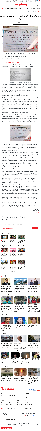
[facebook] (37, 1)
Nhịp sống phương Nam (29, 404)
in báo (33, 12)
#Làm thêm (5, 217)
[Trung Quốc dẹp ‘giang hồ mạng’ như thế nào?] (36, 355)
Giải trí (4, 315)
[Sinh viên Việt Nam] (32, 390)
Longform (3, 395)
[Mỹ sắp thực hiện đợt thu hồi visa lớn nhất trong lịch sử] (34, 338)
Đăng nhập (4, 222)
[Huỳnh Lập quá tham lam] (34, 320)
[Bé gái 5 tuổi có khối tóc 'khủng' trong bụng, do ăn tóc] (7, 372)
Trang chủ (2, 8)
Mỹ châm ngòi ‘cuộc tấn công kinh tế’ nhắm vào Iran (5, 360)
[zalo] (31, 415)
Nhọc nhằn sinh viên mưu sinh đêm (10, 61)
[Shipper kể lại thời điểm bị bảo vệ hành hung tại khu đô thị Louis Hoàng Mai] (7, 300)
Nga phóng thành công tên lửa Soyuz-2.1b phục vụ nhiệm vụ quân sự (25, 361)
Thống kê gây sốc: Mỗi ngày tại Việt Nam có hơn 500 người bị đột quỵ (33, 380)
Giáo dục (2, 402)
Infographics (12, 395)
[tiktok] (28, 415)
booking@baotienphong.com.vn (28, 409)
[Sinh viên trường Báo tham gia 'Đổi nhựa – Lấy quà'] (13, 237)
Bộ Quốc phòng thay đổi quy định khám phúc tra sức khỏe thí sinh (21, 243)
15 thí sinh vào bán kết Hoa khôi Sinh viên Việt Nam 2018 (13, 266)
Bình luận (2, 39)
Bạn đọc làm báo (7, 428)
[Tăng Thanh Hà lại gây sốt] (20, 320)
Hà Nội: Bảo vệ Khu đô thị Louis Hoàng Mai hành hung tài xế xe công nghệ (20, 308)
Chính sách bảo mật (10, 419)
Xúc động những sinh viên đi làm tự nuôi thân (12, 62)
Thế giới (23, 8)
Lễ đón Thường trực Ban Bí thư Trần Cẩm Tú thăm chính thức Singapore (34, 289)
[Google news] (34, 415)
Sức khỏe (19, 8)
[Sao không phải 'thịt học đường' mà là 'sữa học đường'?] (21, 262)
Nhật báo (11, 393)
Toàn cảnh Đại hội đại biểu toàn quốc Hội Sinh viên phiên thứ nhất (21, 256)
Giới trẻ (26, 8)
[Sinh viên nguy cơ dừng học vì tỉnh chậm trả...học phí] (4, 262)
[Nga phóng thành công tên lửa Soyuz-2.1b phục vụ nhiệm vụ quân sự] (25, 355)
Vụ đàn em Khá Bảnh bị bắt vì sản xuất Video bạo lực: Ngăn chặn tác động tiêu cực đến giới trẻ (34, 308)
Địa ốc (15, 8)
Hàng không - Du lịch (4, 404)
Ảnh (18, 393)
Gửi (35, 228)
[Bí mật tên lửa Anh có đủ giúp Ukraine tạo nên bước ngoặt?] (7, 338)
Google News (38, 12)
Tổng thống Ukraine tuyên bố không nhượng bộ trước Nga (15, 360)
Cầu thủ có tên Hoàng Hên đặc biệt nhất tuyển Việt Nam (7, 327)
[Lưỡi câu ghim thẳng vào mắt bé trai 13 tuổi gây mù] (20, 372)
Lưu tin (2, 36)
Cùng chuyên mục (7, 233)
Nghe (2, 30)
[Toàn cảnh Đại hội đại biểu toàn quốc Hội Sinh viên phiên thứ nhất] (21, 250)
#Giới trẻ (11, 217)
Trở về (2, 42)
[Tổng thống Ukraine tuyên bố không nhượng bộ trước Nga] (15, 355)
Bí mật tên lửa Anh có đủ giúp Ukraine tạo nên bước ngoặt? (7, 345)
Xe (9, 400)
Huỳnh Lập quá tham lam (32, 326)
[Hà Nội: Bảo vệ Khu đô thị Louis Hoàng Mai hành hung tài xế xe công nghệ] (20, 300)
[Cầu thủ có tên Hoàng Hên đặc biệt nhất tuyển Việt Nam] (7, 320)
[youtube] (39, 1)
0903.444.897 (4, 414)
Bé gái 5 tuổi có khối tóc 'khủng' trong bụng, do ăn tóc (7, 378)
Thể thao (34, 8)
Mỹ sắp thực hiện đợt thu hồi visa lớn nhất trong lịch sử (33, 345)
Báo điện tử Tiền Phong (20, 4)
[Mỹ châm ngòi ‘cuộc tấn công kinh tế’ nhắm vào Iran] (5, 355)
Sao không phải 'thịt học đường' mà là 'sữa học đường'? (21, 266)
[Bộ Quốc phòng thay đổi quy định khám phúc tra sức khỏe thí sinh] (21, 237)
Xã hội (5, 8)
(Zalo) (30, 408)
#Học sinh (17, 217)
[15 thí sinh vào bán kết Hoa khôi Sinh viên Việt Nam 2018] (13, 262)
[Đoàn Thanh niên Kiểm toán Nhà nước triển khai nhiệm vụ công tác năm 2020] (4, 237)
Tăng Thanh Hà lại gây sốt (19, 326)
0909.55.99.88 (25, 408)
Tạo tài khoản (11, 222)
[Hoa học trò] (38, 390)
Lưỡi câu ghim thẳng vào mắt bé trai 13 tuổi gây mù (20, 378)
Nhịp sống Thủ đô (20, 404)
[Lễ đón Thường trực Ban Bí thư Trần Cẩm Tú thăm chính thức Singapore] (34, 281)
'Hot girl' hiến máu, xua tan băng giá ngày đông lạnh (4, 256)
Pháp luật (30, 8)
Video (2, 393)
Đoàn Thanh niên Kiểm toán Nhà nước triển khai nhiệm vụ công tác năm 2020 (4, 243)
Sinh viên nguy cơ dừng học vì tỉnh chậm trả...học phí (4, 266)
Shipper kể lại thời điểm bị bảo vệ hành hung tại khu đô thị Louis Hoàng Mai (6, 308)
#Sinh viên (23, 217)
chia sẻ (28, 12)
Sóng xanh (12, 8)
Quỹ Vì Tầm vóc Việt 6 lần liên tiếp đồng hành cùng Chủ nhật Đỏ (13, 256)
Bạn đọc (26, 402)
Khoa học (10, 402)
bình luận (36, 12)
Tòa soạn (3, 407)
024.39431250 (4, 409)
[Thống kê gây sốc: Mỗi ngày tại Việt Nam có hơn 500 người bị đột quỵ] (34, 372)
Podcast (27, 393)
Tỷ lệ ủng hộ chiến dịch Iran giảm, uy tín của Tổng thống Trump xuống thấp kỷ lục (20, 347)
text (31, 12)
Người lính (38, 8)
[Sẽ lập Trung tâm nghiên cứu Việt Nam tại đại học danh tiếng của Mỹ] (7, 281)
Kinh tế (8, 8)
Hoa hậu (18, 402)
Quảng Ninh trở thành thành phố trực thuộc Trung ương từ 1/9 (20, 289)
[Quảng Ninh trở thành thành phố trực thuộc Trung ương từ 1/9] (20, 281)
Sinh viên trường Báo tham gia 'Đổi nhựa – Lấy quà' (12, 243)
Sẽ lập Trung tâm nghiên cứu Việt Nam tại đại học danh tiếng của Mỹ (6, 289)
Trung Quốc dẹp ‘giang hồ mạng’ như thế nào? (35, 360)
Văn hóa (18, 400)
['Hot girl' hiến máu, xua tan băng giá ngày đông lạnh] (4, 250)
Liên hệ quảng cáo (26, 407)
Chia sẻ (2, 33)
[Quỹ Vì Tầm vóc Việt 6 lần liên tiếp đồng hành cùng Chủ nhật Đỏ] (13, 250)
